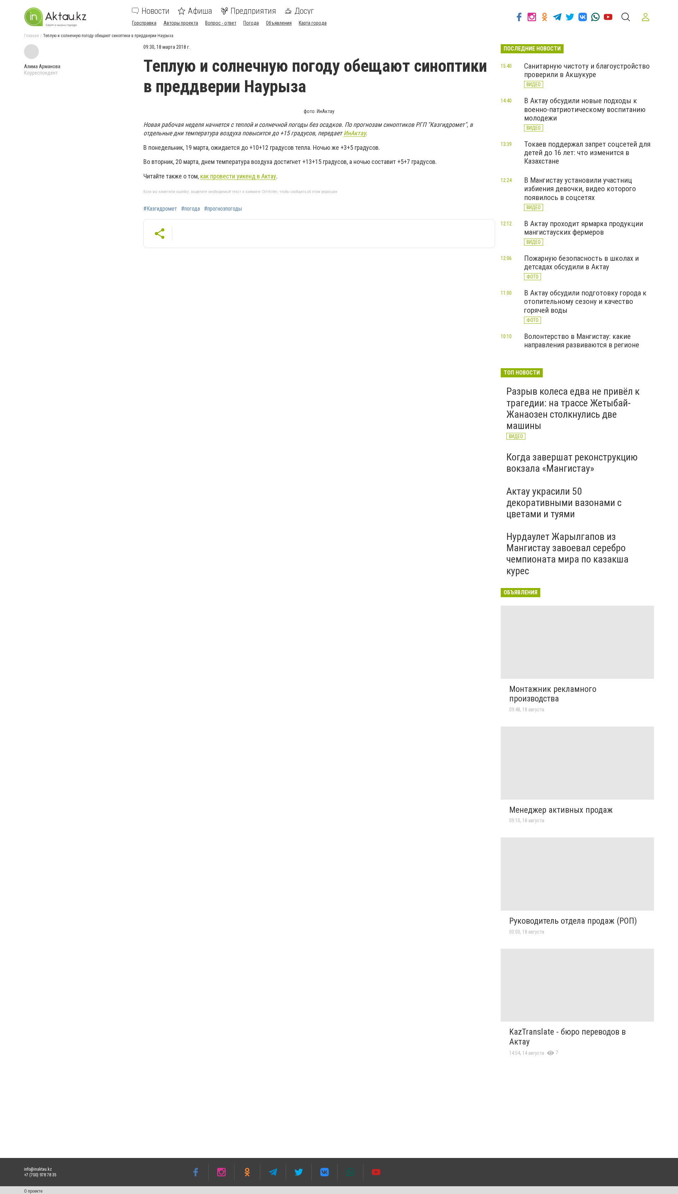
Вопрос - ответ (220, 23)
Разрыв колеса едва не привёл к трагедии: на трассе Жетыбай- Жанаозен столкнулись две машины (573, 408)
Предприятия (253, 10)
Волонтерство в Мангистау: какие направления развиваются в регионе (581, 340)
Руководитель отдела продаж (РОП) (573, 921)
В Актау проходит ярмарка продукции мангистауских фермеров (583, 227)
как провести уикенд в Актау (238, 176)
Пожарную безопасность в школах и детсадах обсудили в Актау (581, 262)
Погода (251, 23)
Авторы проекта (180, 23)
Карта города (313, 23)
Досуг (304, 10)
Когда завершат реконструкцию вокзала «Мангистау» (572, 462)
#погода (190, 209)
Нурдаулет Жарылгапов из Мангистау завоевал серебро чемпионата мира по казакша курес (567, 554)
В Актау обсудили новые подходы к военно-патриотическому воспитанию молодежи (585, 109)
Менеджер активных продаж (561, 810)
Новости (156, 10)
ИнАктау (355, 133)
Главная (31, 35)
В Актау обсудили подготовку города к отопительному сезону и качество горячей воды (585, 301)
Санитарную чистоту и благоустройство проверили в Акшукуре (587, 70)
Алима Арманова (42, 66)
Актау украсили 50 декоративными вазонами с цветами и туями (564, 503)
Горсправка (144, 23)
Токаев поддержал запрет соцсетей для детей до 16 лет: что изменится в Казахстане (587, 152)
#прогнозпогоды (223, 209)
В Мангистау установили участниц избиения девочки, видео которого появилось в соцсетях (580, 188)
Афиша (200, 10)
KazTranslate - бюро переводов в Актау (567, 1037)
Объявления (279, 23)
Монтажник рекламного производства (552, 694)
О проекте (33, 1191)
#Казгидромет (160, 209)
